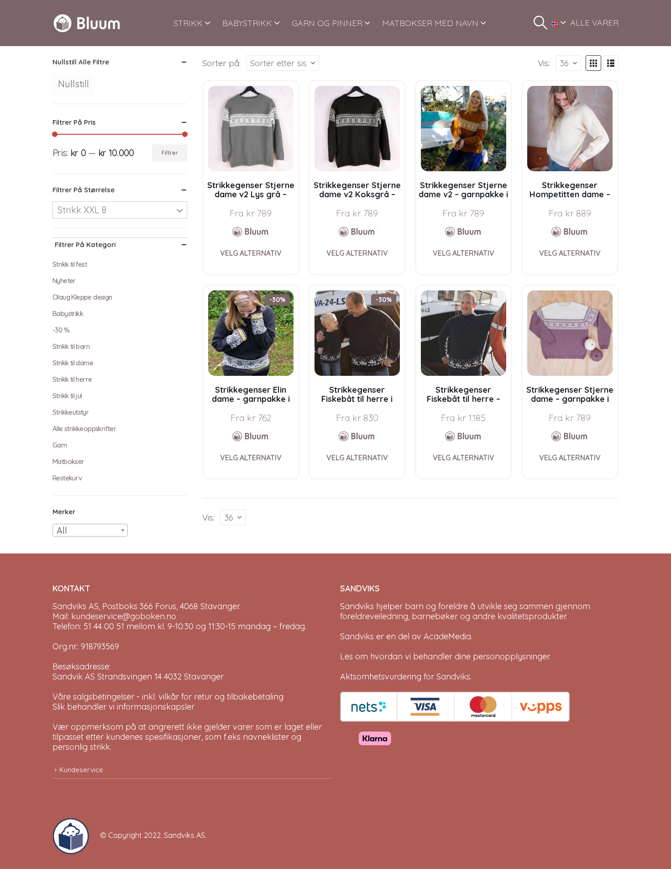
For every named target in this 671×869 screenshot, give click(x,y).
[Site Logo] (86, 23)
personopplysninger (511, 656)
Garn (59, 445)
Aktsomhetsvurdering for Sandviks (405, 676)
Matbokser (68, 461)
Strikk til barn (70, 346)
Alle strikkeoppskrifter (84, 428)
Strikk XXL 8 (82, 210)
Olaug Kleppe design (82, 297)
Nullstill (73, 84)
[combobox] (90, 530)
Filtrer (170, 152)
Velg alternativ (251, 253)
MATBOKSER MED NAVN (430, 23)
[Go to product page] (251, 128)
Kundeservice (81, 769)
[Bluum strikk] (250, 231)
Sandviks (357, 606)
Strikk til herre (72, 379)
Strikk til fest (69, 264)
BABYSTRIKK (247, 23)
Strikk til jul (67, 395)
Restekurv (67, 478)
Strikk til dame (72, 362)
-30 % (60, 330)
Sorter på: (221, 63)
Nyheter (64, 280)
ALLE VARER (594, 22)
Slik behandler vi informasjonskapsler (123, 706)
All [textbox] (62, 530)
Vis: (544, 63)
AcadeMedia (447, 636)
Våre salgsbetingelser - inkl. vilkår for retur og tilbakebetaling (167, 696)
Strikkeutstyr (70, 412)
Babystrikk (67, 313)
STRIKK (188, 23)
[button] (540, 23)
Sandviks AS (184, 835)
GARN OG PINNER (327, 23)
